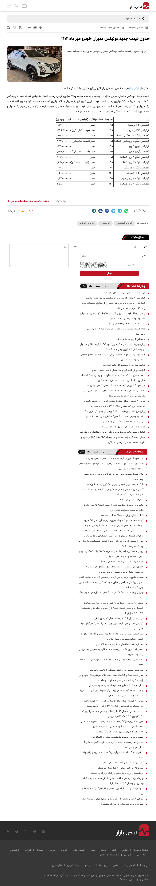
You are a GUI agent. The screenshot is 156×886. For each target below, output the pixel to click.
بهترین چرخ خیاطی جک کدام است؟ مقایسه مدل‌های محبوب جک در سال (110, 595)
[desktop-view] (24, 6)
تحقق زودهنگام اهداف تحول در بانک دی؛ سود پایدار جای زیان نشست (113, 755)
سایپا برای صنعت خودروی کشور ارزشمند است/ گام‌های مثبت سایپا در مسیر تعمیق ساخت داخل (113, 507)
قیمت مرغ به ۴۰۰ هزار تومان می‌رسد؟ (127, 324)
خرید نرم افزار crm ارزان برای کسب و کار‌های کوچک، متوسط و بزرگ (112, 791)
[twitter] (113, 211)
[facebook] (107, 211)
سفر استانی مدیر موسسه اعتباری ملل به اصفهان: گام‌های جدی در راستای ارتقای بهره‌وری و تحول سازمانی (111, 636)
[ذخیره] (20, 28)
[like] (31, 211)
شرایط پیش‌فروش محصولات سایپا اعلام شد (124, 365)
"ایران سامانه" (127, 880)
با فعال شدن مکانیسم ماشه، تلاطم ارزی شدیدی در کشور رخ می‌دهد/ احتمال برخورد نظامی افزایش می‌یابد (114, 569)
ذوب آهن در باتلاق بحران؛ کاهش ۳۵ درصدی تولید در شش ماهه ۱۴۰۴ (111, 662)
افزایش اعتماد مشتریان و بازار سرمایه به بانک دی (119, 644)
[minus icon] (29, 27)
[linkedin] (100, 211)
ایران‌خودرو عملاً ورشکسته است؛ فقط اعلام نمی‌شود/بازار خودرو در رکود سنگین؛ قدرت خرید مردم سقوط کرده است (111, 677)
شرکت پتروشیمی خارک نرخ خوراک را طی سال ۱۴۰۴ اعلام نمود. (114, 416)
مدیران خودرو (87, 223)
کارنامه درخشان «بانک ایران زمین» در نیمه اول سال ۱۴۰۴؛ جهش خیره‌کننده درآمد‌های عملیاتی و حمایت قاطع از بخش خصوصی (112, 523)
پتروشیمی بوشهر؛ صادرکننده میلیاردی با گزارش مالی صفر (116, 670)
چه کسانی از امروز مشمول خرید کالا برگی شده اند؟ (119, 732)
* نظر (75, 246)
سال (83, 286)
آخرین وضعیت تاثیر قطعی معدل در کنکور (123, 763)
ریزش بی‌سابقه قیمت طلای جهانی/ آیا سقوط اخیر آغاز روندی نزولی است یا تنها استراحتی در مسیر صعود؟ (112, 316)
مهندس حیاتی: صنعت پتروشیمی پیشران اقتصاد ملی (117, 737)
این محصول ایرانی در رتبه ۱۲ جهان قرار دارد (124, 293)
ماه (90, 286)
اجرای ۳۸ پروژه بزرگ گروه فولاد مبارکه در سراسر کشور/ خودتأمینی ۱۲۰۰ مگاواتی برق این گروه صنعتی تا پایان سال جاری (111, 724)
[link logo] (140, 6)
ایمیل (144, 255)
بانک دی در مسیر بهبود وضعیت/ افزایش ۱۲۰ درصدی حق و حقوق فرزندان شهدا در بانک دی (113, 357)
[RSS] (8, 831)
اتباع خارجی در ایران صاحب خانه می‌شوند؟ (122, 562)
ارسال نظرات (137, 237)
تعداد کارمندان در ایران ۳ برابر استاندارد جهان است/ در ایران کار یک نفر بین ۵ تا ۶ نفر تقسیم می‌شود (114, 393)
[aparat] (43, 831)
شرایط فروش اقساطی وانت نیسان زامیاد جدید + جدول (118, 370)
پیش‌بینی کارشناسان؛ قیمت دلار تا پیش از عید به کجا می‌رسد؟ (115, 411)
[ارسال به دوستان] (14, 28)
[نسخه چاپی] (8, 28)
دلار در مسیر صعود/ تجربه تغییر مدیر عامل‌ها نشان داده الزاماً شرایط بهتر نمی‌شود (113, 744)
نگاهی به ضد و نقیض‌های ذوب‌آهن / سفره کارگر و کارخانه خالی (112, 799)
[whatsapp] (126, 211)
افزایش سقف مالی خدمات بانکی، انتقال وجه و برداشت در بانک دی (112, 432)
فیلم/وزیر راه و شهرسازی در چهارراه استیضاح (122, 804)
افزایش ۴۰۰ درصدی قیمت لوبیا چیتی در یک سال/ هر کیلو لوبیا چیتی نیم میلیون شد (112, 626)
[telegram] (120, 211)
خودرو (137, 19)
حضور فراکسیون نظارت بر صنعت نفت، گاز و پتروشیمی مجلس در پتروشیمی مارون (111, 652)
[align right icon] (35, 27)
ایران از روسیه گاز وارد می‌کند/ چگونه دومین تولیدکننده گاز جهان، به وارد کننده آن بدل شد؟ (110, 543)
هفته (98, 286)
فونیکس (105, 223)
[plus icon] (40, 27)
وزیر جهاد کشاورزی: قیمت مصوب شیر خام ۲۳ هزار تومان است (115, 386)
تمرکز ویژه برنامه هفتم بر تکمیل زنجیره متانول (123, 422)
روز (105, 286)
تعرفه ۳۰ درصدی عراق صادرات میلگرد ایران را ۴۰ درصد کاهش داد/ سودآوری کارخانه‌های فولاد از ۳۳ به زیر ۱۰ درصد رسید (114, 403)
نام (145, 246)
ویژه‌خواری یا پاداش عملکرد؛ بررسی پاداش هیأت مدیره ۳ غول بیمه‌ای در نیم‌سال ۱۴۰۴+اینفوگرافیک (113, 781)
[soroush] (94, 211)
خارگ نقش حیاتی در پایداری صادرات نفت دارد (122, 427)
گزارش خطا (14, 211)
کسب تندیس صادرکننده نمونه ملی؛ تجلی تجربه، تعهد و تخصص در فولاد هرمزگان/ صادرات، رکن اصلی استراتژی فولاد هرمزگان (111, 533)
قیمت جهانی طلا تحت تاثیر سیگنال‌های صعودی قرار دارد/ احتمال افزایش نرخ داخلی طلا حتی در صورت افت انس (113, 378)
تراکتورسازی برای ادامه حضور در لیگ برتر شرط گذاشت (116, 773)
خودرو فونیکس (124, 223)
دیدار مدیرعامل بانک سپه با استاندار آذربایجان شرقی (118, 618)
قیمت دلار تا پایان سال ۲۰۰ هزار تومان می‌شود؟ (120, 768)
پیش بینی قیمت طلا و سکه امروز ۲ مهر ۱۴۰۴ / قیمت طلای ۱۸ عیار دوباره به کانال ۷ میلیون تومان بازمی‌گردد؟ (112, 347)
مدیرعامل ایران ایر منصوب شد (130, 339)
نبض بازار (134, 88)
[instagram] (26, 832)
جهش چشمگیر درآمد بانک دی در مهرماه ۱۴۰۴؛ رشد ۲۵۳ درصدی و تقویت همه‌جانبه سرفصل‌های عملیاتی (113, 439)
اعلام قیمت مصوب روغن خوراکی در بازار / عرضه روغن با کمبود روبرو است (115, 331)
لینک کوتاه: (60, 201)
